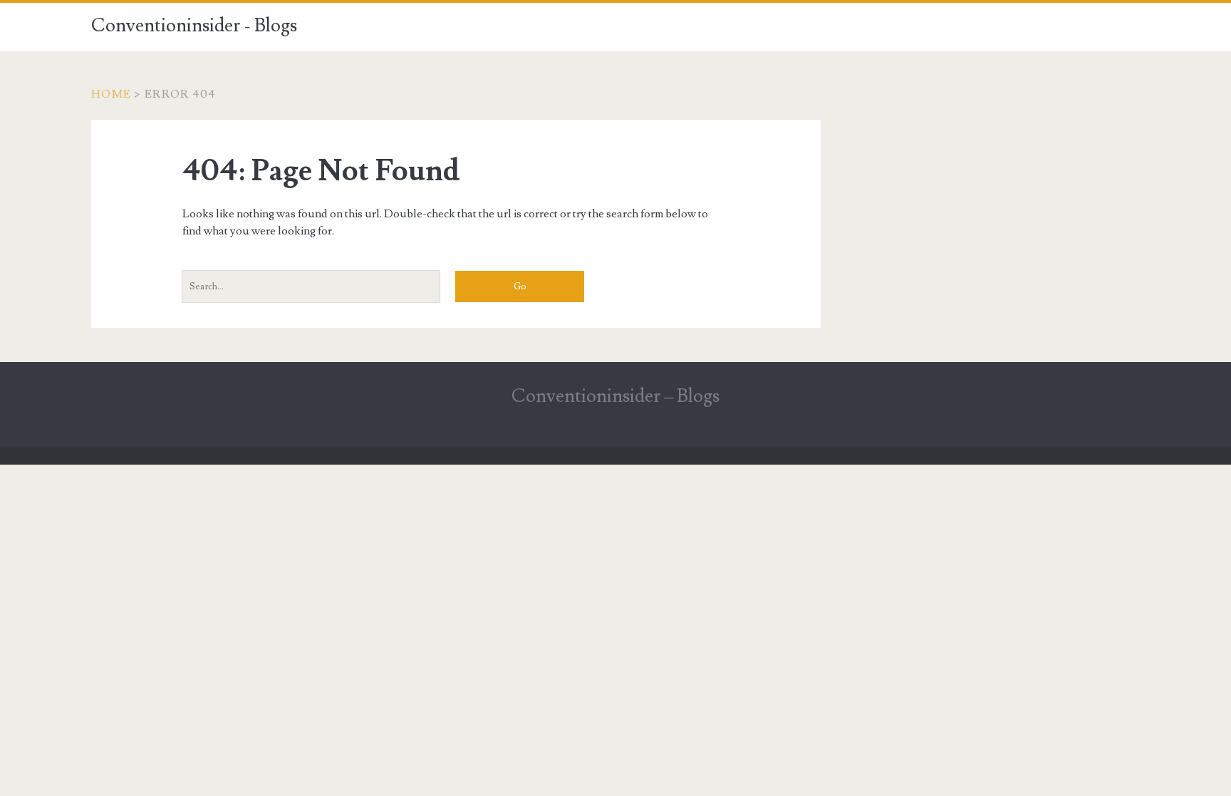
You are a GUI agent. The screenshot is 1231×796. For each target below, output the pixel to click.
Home (111, 94)
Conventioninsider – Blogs (615, 396)
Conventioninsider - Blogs (194, 26)
